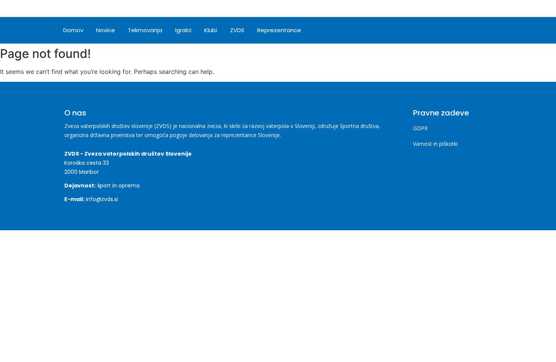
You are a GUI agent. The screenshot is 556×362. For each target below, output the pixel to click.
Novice (105, 30)
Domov (73, 30)
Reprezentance (279, 30)
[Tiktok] (465, 30)
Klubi (210, 30)
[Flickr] (486, 30)
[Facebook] (423, 30)
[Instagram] (444, 30)
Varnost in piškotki (435, 143)
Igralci (183, 30)
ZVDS (237, 30)
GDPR (420, 128)
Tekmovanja (145, 30)
